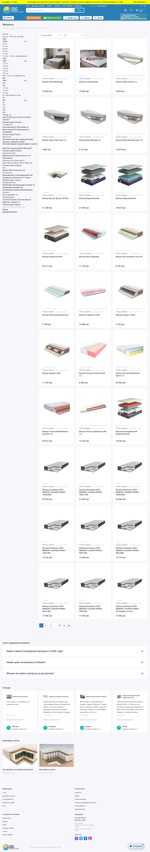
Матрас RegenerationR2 (89, 198)
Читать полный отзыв (15, 720)
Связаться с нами (8, 802)
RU (142, 6)
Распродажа (35, 18)
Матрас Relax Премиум (89, 257)
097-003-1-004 (80, 820)
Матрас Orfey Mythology (52, 82)
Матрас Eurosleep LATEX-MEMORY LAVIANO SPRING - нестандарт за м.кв (128, 608)
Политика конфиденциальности (85, 802)
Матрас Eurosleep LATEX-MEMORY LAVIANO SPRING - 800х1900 (91, 550)
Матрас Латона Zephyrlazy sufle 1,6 (92, 432)
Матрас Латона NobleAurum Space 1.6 (128, 374)
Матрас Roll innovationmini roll (55, 315)
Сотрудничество (7, 799)
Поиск (79, 10)
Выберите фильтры (17, 207)
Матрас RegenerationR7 (52, 257)
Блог (4, 806)
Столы (4, 831)
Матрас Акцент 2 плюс (125, 315)
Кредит (49, 6)
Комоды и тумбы (8, 828)
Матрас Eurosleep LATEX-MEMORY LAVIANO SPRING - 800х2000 (128, 550)
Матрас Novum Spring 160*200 (55, 198)
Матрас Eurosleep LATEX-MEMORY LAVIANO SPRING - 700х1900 (54, 550)
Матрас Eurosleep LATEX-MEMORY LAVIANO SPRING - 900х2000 (91, 608)
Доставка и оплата (38, 6)
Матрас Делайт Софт (51, 373)
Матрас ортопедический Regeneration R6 (126, 432)
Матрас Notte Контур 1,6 (126, 82)
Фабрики (57, 6)
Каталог (9, 18)
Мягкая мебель (7, 835)
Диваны (87, 18)
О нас (28, 6)
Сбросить (6, 207)
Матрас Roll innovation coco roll (129, 257)
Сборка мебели (80, 806)
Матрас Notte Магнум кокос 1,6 (129, 140)
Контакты (77, 6)
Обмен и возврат (80, 799)
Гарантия (78, 792)
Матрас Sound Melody (88, 82)
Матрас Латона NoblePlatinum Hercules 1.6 (55, 432)
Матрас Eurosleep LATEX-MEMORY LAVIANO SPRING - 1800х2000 (128, 492)
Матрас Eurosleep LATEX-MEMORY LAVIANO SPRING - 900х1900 (54, 608)
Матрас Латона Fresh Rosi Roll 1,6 (92, 374)
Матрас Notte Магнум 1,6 (90, 140)
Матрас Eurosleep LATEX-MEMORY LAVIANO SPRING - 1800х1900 (91, 492)
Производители (80, 809)
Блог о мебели (67, 6)
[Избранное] (131, 10)
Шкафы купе (72, 18)
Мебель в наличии (54, 18)
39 (60, 625)
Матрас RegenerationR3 (126, 198)
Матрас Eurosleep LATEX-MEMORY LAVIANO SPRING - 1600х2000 (54, 492)
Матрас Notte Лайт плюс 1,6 (54, 140)
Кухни (100, 18)
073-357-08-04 (97, 6)
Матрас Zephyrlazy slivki (89, 315)
